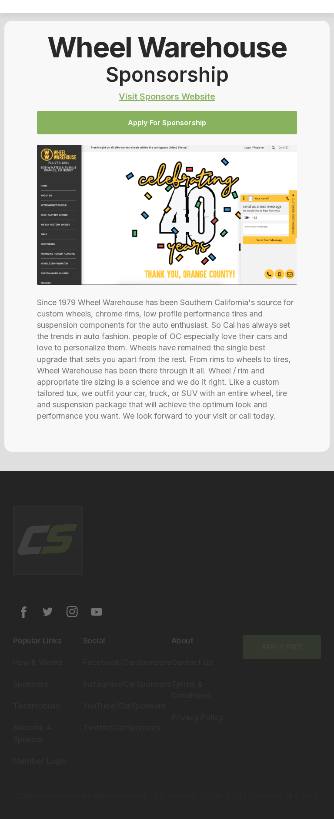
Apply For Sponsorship (167, 122)
